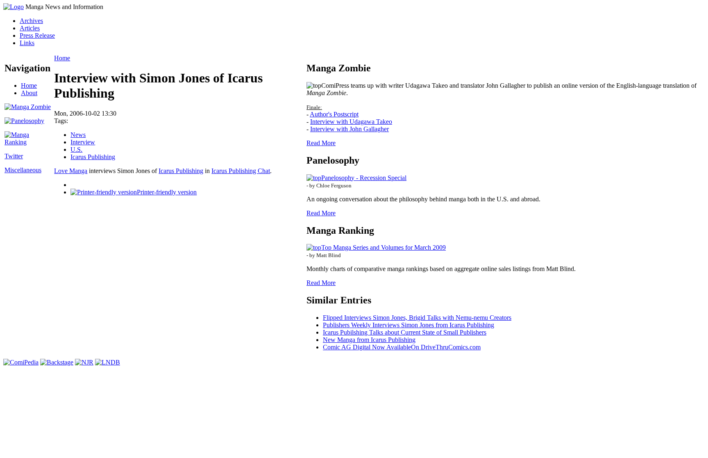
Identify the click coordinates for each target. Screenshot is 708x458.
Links (27, 42)
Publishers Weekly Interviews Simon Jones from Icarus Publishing (408, 324)
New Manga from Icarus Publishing (369, 339)
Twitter (14, 156)
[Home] (13, 6)
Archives (31, 20)
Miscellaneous (23, 169)
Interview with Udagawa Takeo (351, 121)
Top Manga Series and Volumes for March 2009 (383, 247)
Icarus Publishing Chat (240, 170)
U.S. (76, 149)
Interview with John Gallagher (349, 128)
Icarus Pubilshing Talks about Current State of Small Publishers (404, 332)
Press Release (37, 35)
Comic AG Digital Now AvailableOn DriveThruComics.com (402, 347)
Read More (321, 142)
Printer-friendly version (167, 192)
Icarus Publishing (92, 156)
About (29, 92)
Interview (82, 142)
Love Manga (70, 170)
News (78, 134)
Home (29, 85)
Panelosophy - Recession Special (363, 177)
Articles (30, 28)
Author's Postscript (334, 114)
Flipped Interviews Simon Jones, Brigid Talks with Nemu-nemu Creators (417, 317)
